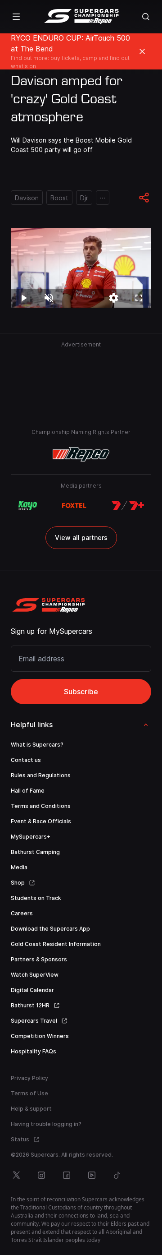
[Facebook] (66, 1175)
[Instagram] (41, 1175)
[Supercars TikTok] (117, 1175)
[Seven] (128, 506)
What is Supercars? (37, 744)
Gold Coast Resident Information (56, 944)
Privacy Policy (29, 1078)
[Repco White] (81, 454)
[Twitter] (16, 1175)
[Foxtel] (74, 506)
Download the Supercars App (50, 928)
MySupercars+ (30, 836)
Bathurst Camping (35, 852)
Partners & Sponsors (39, 959)
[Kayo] (27, 506)
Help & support (31, 1108)
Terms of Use (29, 1093)
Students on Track (36, 898)
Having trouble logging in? (46, 1124)
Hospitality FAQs (33, 1051)
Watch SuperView (34, 974)
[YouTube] (91, 1175)
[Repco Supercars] (81, 16)
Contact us (26, 760)
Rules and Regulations (41, 775)
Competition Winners (40, 1036)
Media (19, 867)
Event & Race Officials (41, 821)
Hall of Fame (28, 790)
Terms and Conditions (41, 806)
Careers (22, 913)
